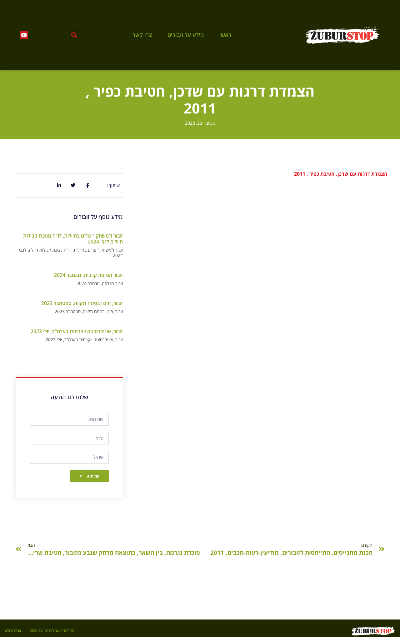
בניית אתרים (13, 630)
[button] (74, 35)
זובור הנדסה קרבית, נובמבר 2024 (88, 275)
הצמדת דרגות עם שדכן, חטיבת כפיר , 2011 (341, 173)
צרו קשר (142, 35)
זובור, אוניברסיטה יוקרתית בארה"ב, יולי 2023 (77, 331)
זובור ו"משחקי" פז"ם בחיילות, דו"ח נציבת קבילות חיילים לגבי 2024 (73, 238)
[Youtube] (24, 35)
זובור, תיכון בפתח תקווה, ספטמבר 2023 (82, 303)
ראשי (225, 35)
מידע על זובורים (186, 35)
